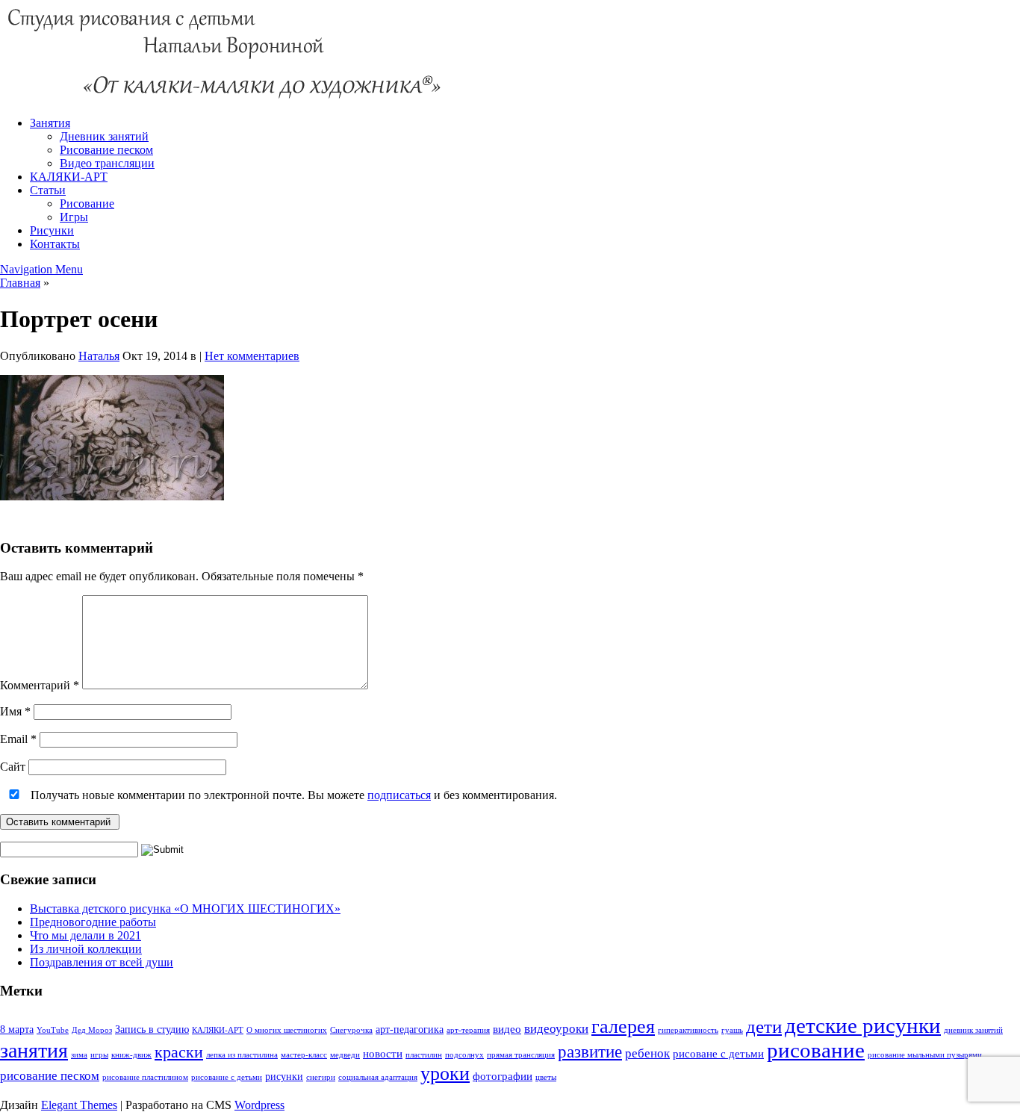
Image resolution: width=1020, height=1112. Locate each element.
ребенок (647, 1053)
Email (18, 739)
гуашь (732, 1030)
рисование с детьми (226, 1077)
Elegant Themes (79, 1105)
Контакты (55, 243)
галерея (623, 1026)
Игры (74, 217)
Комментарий (39, 685)
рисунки (284, 1076)
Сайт (12, 766)
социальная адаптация (377, 1077)
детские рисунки (863, 1025)
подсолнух (464, 1055)
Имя (15, 711)
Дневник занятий (104, 136)
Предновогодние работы (93, 922)
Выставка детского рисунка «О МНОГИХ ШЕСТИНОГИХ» (185, 908)
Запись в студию (152, 1029)
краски (179, 1052)
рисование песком (49, 1076)
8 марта (17, 1029)
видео (507, 1028)
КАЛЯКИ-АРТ (69, 176)
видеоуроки (556, 1029)
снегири (320, 1077)
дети (764, 1026)
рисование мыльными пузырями (925, 1055)
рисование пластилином (145, 1077)
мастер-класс (304, 1055)
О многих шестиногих (286, 1030)
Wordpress (259, 1105)
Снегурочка (351, 1030)
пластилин (423, 1055)
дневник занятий (973, 1030)
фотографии (502, 1075)
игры (99, 1055)
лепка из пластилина (242, 1055)
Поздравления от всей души (101, 962)
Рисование (87, 203)
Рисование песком (106, 149)
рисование (816, 1050)
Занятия (50, 123)
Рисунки (52, 230)
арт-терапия (468, 1030)
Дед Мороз (92, 1030)
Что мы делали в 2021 (85, 935)
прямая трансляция (521, 1055)
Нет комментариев (252, 356)
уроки (445, 1073)
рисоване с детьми (718, 1053)
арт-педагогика (410, 1029)
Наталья (98, 356)
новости (382, 1053)
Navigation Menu (41, 269)
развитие (590, 1052)
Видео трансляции (107, 163)
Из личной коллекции (86, 948)
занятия (34, 1050)
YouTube (53, 1030)
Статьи (48, 190)
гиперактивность (688, 1030)
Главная (20, 282)
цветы (545, 1077)
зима (79, 1055)
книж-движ (131, 1055)
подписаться (399, 795)
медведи (345, 1055)
